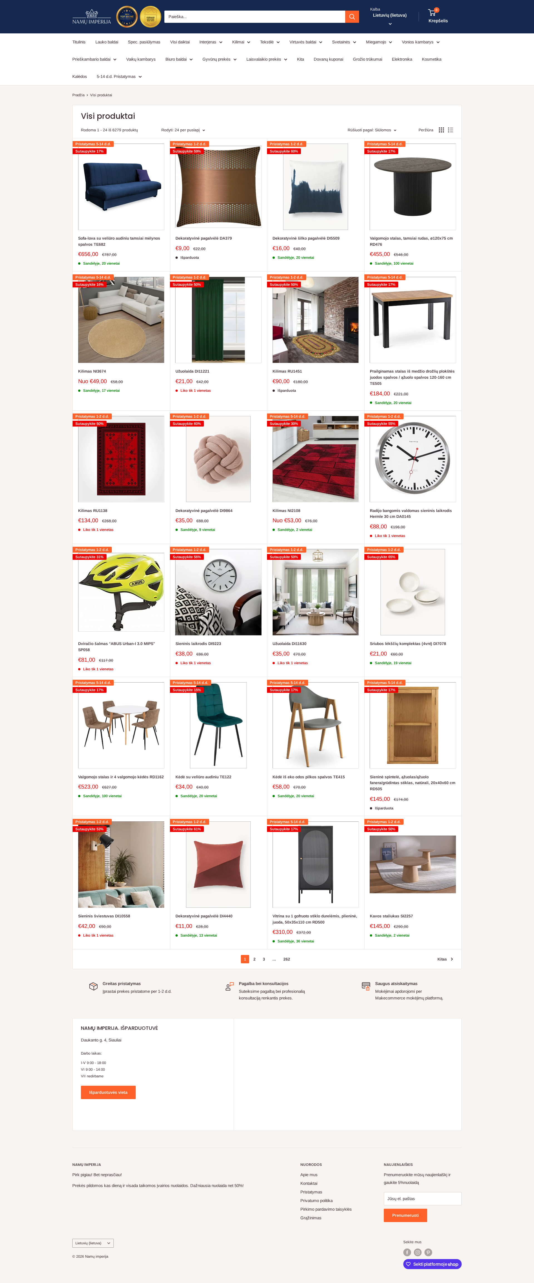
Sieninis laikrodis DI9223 (198, 643)
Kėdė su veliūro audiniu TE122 (203, 777)
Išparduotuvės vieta (108, 1092)
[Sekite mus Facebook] (407, 1252)
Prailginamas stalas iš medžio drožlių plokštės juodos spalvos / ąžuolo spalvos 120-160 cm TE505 (412, 377)
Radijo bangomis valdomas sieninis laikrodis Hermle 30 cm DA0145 (411, 513)
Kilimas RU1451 (287, 371)
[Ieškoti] (352, 17)
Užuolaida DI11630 (289, 643)
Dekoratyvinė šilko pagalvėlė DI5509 (306, 238)
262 (286, 959)
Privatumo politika (316, 1200)
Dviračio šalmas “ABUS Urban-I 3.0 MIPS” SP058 (116, 646)
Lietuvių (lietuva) (88, 1243)
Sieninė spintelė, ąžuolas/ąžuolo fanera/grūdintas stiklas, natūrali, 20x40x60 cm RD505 (412, 783)
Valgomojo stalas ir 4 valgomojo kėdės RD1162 (121, 777)
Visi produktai (101, 95)
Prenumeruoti (405, 1215)
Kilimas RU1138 (92, 510)
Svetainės (341, 42)
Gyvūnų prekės (216, 59)
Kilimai (238, 42)
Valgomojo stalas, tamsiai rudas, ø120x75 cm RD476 (411, 241)
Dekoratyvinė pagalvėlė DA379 (203, 238)
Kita (300, 59)
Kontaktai (308, 1183)
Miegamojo (376, 42)
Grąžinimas (311, 1217)
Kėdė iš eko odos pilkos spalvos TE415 (309, 777)
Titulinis (79, 42)
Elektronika (402, 59)
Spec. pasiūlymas (144, 42)
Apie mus (309, 1174)
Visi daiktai (180, 42)
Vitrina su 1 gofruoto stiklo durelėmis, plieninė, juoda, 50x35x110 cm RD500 (315, 919)
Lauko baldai (106, 42)
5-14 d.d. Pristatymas (116, 76)
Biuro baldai (176, 59)
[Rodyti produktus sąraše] (450, 129)
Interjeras (207, 42)
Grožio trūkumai (367, 59)
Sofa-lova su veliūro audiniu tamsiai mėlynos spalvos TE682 (119, 241)
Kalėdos (79, 76)
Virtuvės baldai (303, 42)
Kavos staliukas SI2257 (391, 916)
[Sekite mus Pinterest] (428, 1252)
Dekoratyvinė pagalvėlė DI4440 (204, 916)
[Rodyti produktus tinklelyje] (441, 129)
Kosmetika (431, 59)
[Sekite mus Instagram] (418, 1252)
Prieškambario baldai (91, 59)
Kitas (442, 959)
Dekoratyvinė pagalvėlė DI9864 (204, 510)
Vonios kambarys (418, 42)
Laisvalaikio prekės (263, 59)
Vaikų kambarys (141, 59)
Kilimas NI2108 (286, 510)
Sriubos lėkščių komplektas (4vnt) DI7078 (408, 643)
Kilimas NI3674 (92, 371)
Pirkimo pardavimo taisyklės (326, 1209)
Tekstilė (267, 42)
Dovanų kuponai (328, 59)
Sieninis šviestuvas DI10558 (104, 916)
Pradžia (78, 95)
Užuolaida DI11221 (192, 371)
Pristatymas (311, 1192)
